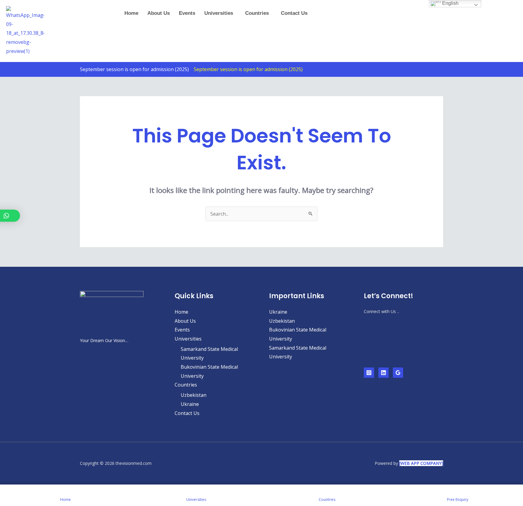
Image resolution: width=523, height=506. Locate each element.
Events (187, 13)
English (450, 3)
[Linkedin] (383, 372)
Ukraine (190, 404)
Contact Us (294, 13)
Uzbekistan (193, 395)
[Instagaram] (369, 372)
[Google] (398, 372)
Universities (218, 13)
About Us (158, 13)
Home (131, 13)
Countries (257, 13)
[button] (220, 13)
